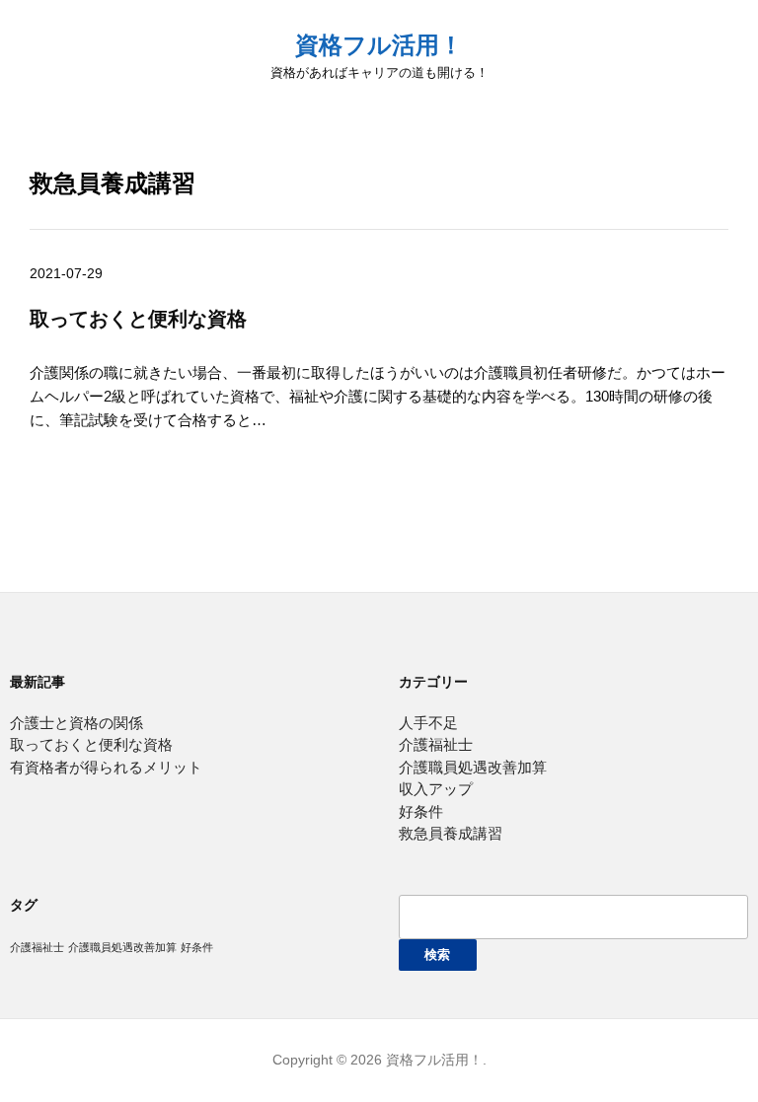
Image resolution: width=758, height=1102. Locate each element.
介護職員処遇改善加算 (473, 767)
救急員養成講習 (450, 833)
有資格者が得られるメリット (106, 767)
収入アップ (436, 788)
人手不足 (428, 722)
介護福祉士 (436, 744)
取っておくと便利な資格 (138, 318)
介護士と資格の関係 (76, 722)
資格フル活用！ (379, 45)
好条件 (421, 811)
